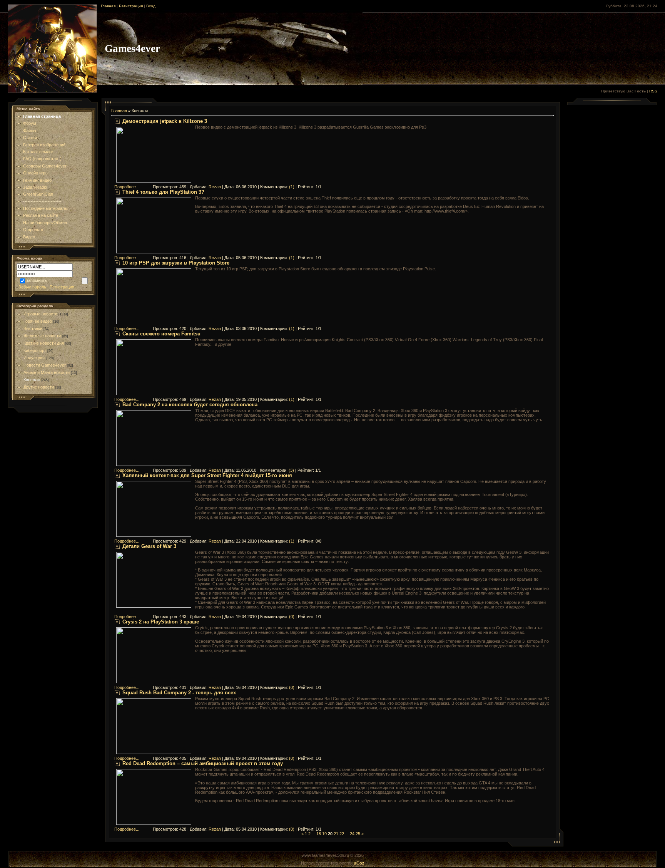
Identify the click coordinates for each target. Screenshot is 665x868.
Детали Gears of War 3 (149, 546)
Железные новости (42, 335)
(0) (291, 616)
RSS (653, 91)
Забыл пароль (32, 287)
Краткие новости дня (43, 343)
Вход (150, 6)
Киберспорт (34, 350)
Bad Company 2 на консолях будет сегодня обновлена (189, 404)
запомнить (36, 280)
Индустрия (34, 357)
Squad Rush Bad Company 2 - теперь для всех (179, 692)
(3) (291, 470)
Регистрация (131, 6)
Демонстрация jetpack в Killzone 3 (164, 121)
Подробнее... (126, 186)
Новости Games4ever (44, 365)
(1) (291, 186)
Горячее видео (37, 321)
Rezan (215, 186)
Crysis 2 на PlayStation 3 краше (160, 622)
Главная (108, 6)
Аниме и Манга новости (46, 372)
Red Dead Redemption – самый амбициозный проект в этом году (202, 763)
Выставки (32, 328)
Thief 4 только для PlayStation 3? (163, 192)
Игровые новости (40, 314)
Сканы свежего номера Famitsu (161, 334)
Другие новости (38, 387)
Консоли (31, 379)
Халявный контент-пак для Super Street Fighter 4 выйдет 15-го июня (207, 475)
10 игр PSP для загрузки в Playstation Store (175, 263)
